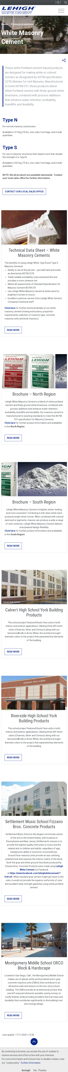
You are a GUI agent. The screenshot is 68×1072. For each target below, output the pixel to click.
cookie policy (12, 1063)
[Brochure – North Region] (34, 371)
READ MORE (13, 330)
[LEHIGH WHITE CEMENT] (18, 10)
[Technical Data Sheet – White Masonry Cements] (34, 227)
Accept (26, 1070)
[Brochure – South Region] (34, 479)
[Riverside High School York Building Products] (34, 693)
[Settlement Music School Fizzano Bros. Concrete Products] (34, 799)
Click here (10, 308)
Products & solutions (22, 24)
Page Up (34, 1041)
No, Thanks (39, 1070)
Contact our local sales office (24, 191)
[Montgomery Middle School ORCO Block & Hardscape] (34, 940)
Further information (30, 1063)
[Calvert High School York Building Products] (34, 587)
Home (4, 24)
